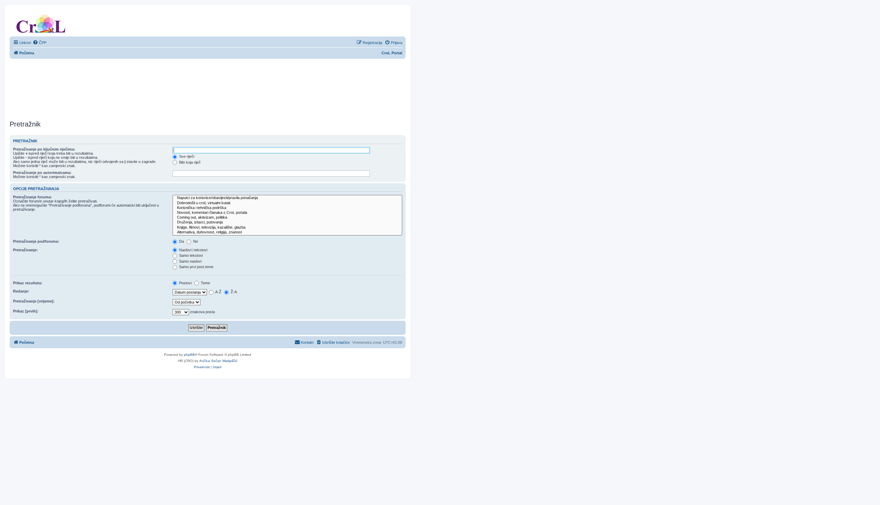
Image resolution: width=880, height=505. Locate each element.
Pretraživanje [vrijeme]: (34, 301)
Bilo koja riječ (189, 162)
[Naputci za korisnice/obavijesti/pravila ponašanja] (287, 198)
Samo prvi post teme (195, 267)
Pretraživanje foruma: (32, 197)
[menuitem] (39, 43)
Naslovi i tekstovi (192, 250)
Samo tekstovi (190, 255)
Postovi (184, 283)
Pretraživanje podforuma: (36, 241)
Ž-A (233, 292)
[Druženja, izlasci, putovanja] (287, 222)
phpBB (189, 354)
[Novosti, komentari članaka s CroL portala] (287, 212)
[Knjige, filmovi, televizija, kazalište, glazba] (287, 227)
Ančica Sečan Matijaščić (218, 361)
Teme (205, 283)
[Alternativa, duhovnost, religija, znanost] (287, 232)
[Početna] (40, 22)
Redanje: (21, 291)
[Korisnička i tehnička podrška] (287, 208)
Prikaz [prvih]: (25, 311)
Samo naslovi (189, 261)
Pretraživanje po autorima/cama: (42, 173)
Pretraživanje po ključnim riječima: (44, 149)
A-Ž (217, 292)
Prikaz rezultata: (27, 283)
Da (181, 241)
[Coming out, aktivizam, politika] (287, 217)
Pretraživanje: (25, 250)
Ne (195, 241)
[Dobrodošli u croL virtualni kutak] (287, 203)
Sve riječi (186, 156)
